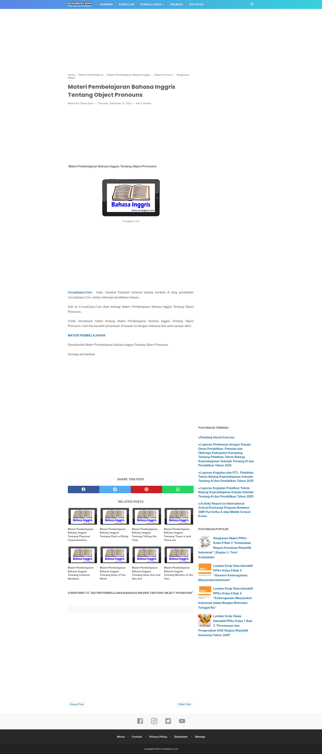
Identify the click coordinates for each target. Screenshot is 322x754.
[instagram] (154, 723)
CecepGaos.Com (80, 292)
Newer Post (77, 704)
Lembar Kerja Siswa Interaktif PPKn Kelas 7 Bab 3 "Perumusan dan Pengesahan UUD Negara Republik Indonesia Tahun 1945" (225, 626)
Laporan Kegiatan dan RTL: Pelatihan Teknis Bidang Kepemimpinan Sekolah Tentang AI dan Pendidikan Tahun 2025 (225, 477)
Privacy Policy (158, 736)
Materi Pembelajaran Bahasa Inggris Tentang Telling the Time (145, 535)
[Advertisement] (112, 26)
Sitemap (200, 736)
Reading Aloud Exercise (217, 437)
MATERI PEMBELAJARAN (86, 335)
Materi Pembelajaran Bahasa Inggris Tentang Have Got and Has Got (146, 573)
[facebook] (83, 489)
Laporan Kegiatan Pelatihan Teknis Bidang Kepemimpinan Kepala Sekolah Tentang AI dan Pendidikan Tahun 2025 (226, 492)
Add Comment (143, 103)
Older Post (184, 704)
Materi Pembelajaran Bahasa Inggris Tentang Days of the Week (113, 573)
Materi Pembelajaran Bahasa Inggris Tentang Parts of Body (114, 533)
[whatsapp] (178, 489)
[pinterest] (146, 489)
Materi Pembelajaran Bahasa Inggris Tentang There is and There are (177, 535)
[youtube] (182, 723)
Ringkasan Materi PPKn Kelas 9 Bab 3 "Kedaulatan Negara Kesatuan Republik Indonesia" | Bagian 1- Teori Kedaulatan (224, 548)
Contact (137, 736)
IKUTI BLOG (196, 4)
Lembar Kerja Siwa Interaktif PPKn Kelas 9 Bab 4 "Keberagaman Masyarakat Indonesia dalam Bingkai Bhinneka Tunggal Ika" (225, 598)
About (121, 736)
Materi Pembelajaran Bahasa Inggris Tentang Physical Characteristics (81, 535)
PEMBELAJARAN (151, 4)
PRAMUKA (176, 4)
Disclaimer (181, 736)
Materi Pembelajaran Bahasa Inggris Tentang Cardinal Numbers (81, 573)
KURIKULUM (126, 4)
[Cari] (252, 5)
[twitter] (115, 489)
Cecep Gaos (86, 103)
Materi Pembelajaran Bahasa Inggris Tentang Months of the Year (178, 573)
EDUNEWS (106, 4)
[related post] (82, 516)
